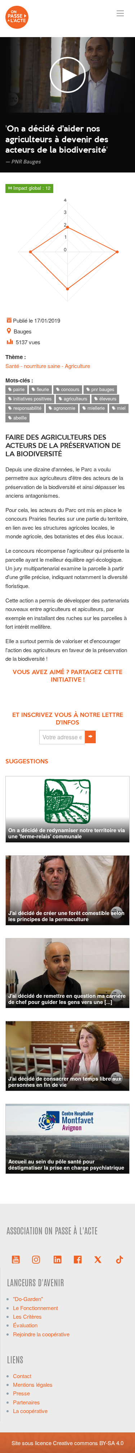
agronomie (63, 407)
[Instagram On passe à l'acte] (37, 1259)
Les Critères (27, 1316)
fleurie (42, 389)
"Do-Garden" (28, 1298)
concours (69, 389)
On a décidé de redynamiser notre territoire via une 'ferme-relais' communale (66, 833)
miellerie (95, 407)
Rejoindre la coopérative (41, 1334)
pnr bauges (102, 389)
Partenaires (26, 1402)
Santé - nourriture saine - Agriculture (47, 365)
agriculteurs (74, 398)
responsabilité (26, 407)
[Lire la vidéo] (67, 75)
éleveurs (107, 398)
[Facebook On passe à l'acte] (77, 1259)
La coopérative (30, 1410)
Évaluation (25, 1325)
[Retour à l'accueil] (16, 16)
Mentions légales (33, 1384)
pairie (18, 389)
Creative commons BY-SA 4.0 (88, 1443)
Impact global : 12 (31, 187)
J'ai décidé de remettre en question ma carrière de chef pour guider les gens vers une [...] (67, 998)
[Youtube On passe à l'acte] (15, 1259)
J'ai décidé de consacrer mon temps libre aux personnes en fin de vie (64, 1081)
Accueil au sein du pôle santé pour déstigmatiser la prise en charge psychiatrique (66, 1164)
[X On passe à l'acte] (99, 1259)
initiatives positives (31, 398)
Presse (21, 1393)
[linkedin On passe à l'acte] (57, 1259)
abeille (19, 417)
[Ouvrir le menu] (120, 13)
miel (121, 407)
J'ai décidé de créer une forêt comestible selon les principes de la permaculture (66, 916)
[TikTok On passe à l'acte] (119, 1259)
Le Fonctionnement (35, 1307)
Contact (22, 1376)
